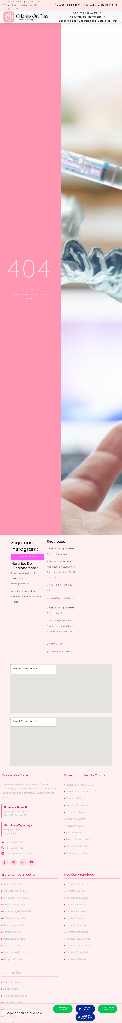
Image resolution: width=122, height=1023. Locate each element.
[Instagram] (13, 862)
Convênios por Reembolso (86, 17)
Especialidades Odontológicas (77, 21)
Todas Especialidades (15, 995)
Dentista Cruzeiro (76, 918)
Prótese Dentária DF (14, 918)
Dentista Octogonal (77, 931)
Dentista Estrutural (76, 904)
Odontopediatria (75, 798)
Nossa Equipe (11, 988)
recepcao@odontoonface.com (61, 598)
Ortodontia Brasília (14, 904)
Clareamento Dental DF (16, 897)
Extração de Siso (12, 931)
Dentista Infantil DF (14, 925)
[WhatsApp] (22, 862)
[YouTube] (31, 862)
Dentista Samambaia (77, 952)
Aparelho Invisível (76, 818)
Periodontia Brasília (14, 938)
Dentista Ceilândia (76, 959)
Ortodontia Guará (76, 812)
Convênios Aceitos (13, 1002)
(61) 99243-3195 (54, 585)
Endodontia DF (11, 945)
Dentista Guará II (75, 890)
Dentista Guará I (75, 884)
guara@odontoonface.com (59, 652)
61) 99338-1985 (54, 644)
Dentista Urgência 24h (15, 952)
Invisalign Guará (75, 825)
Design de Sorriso (13, 959)
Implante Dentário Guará (80, 784)
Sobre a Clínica (11, 982)
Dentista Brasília (12, 884)
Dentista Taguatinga (77, 897)
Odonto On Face (32, 16)
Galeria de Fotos (108, 21)
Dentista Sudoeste (76, 925)
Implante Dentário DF (15, 890)
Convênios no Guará (85, 13)
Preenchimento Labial (78, 839)
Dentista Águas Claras (78, 938)
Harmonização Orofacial (17, 911)
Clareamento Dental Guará (81, 791)
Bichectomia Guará (76, 846)
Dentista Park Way (76, 911)
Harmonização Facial (77, 832)
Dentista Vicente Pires (78, 945)
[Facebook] (4, 862)
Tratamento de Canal (77, 853)
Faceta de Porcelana (77, 805)
